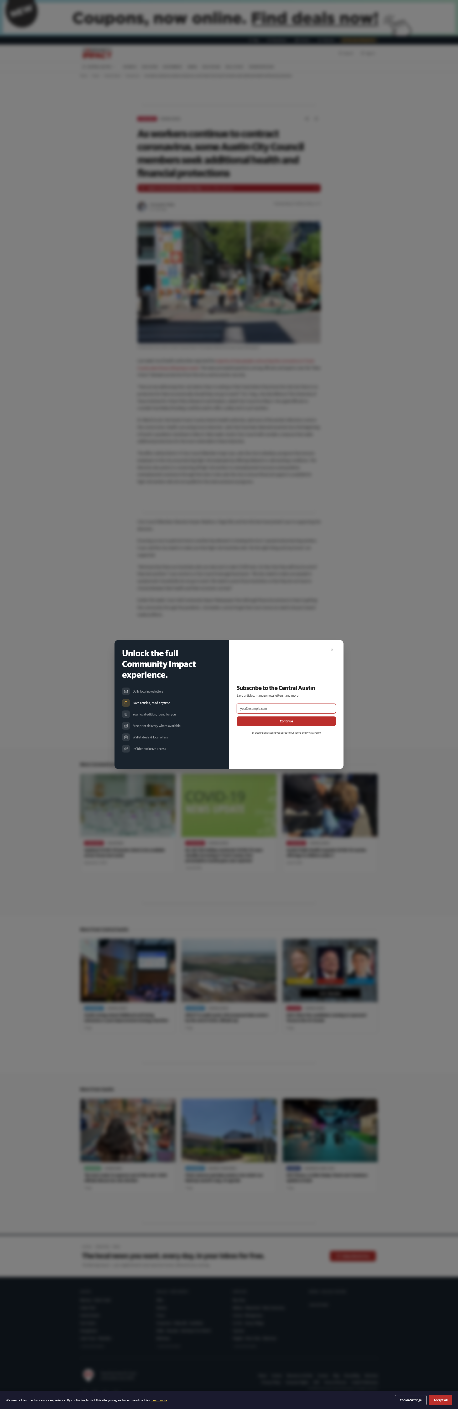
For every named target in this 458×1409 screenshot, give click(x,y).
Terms (298, 732)
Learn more (159, 1400)
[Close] (332, 649)
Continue (286, 721)
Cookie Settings (411, 1400)
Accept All (441, 1400)
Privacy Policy (313, 732)
